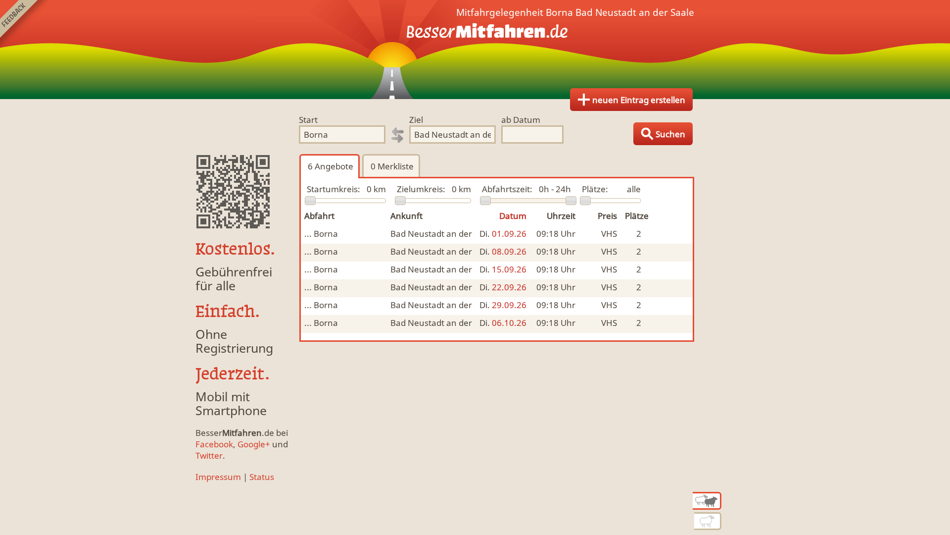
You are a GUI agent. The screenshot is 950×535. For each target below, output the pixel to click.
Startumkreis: (333, 189)
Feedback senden (24, 24)
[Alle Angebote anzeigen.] (707, 501)
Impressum (218, 476)
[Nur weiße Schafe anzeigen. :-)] (707, 521)
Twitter (209, 455)
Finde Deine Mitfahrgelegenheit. (475, 49)
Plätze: (595, 189)
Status (261, 476)
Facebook (214, 444)
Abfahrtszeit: (507, 189)
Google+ (254, 444)
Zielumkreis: (421, 189)
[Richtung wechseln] (397, 135)
